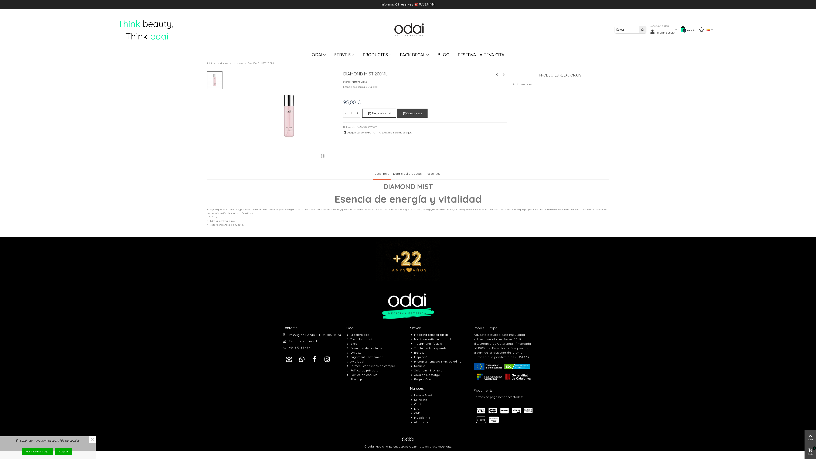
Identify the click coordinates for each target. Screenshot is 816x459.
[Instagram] (327, 359)
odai (317, 54)
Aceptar (63, 451)
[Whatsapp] (302, 359)
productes (375, 54)
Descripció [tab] (381, 174)
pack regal (412, 54)
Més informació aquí (37, 451)
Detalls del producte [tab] (407, 174)
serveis (342, 54)
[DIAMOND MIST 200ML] (323, 156)
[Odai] (409, 30)
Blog (443, 54)
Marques (417, 388)
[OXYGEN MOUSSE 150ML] (497, 74)
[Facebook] (314, 359)
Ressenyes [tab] (432, 174)
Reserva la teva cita (481, 54)
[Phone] (289, 359)
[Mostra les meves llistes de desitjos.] (702, 30)
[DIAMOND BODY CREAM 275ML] (503, 74)
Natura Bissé (359, 81)
